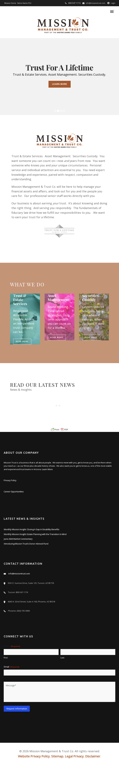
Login (113, 3)
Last (62, 657)
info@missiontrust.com (95, 3)
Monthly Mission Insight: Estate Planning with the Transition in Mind (35, 534)
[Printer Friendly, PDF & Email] (59, 429)
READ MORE (22, 341)
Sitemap (57, 756)
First (6, 657)
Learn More (47, 469)
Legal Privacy (74, 756)
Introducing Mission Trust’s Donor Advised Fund (26, 543)
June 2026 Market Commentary (18, 538)
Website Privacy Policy (34, 756)
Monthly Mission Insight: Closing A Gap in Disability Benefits (31, 529)
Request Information (16, 708)
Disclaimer (92, 756)
